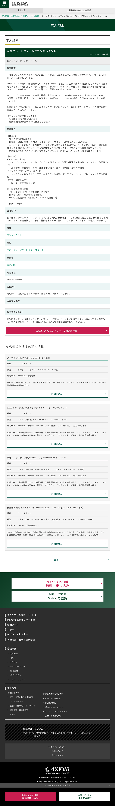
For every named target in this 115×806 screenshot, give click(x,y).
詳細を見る (56, 393)
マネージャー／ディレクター (20, 249)
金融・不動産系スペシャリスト (22, 705)
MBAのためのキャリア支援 (21, 619)
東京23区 (11, 264)
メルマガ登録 (57, 596)
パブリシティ (16, 675)
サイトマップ (57, 755)
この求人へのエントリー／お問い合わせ (56, 330)
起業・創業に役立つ (53, 716)
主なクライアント (18, 666)
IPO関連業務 (50, 702)
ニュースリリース (17, 679)
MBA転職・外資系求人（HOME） (15, 16)
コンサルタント (14, 234)
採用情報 (14, 670)
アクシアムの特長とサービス (22, 615)
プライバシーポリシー (57, 747)
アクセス (14, 662)
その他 (12, 714)
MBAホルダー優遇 (52, 698)
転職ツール (13, 624)
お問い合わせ (57, 751)
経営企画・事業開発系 (19, 710)
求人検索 (21, 10)
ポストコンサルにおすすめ (56, 711)
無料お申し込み (57, 584)
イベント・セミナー (17, 634)
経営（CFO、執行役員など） (22, 697)
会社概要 (14, 653)
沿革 (12, 657)
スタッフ (39, 249)
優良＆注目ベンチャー (54, 707)
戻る (56, 560)
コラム (10, 629)
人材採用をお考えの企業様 (79, 10)
